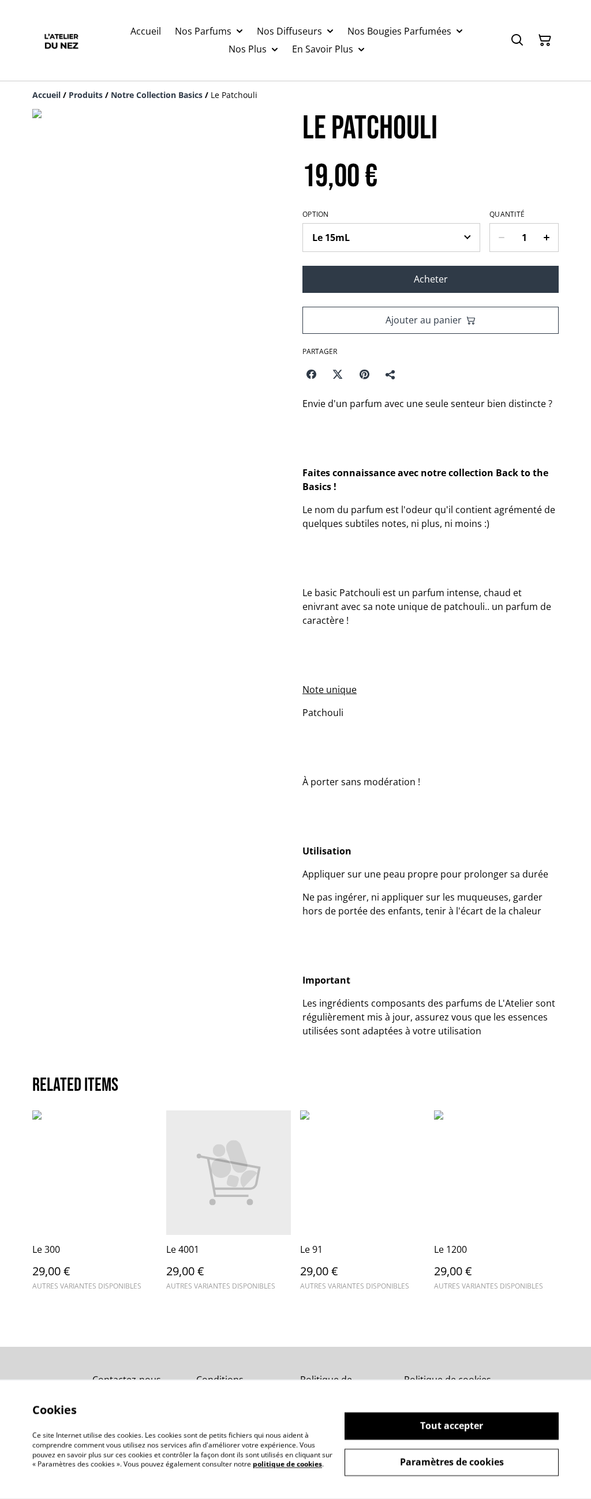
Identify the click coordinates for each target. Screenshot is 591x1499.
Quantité (507, 214)
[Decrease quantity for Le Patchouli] (501, 237)
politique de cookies (287, 1464)
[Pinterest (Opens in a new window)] (364, 374)
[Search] (517, 40)
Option (315, 214)
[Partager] (390, 374)
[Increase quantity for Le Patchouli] (547, 237)
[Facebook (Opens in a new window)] (311, 374)
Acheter (431, 279)
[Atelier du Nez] (61, 40)
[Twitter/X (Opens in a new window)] (337, 374)
